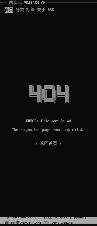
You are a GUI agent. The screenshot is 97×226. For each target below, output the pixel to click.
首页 (9, 10)
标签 (30, 10)
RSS (51, 10)
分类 (19, 10)
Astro (55, 210)
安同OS (60, 217)
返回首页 (48, 144)
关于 (41, 10)
